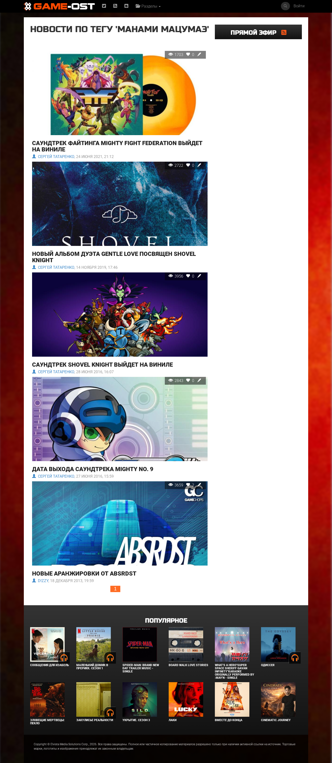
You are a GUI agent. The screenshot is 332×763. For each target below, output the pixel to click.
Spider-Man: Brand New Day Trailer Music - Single (140, 668)
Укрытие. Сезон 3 (136, 720)
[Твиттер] (104, 6)
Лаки (172, 720)
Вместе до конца (228, 720)
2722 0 (185, 165)
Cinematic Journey (276, 720)
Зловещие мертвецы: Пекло (47, 721)
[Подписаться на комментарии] (283, 32)
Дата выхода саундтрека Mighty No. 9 (92, 469)
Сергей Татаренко (55, 157)
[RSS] (115, 6)
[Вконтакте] (126, 6)
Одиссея (267, 665)
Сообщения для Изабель (49, 665)
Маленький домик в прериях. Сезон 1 (92, 666)
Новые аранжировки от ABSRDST (84, 573)
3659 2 (185, 485)
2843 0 (185, 380)
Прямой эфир (256, 32)
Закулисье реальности (94, 720)
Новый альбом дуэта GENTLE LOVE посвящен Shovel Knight (114, 257)
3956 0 (185, 276)
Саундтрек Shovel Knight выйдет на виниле (102, 364)
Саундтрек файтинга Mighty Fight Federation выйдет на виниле (117, 146)
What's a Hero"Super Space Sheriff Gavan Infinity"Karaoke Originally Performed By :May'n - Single (234, 671)
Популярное (166, 620)
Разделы (149, 6)
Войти (299, 6)
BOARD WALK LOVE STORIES (188, 665)
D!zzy (42, 581)
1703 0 (185, 54)
